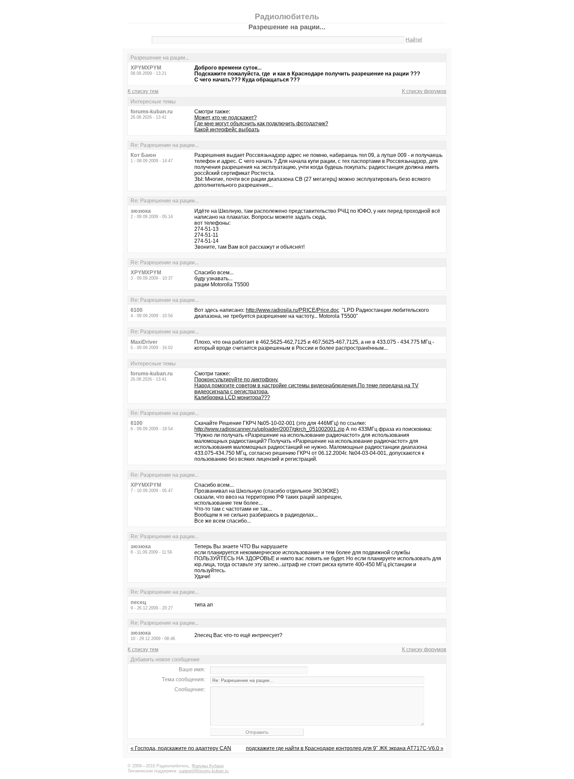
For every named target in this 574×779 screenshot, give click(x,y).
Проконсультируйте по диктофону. (236, 379)
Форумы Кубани (208, 765)
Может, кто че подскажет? (225, 117)
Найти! (414, 40)
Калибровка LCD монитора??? (232, 397)
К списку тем (143, 91)
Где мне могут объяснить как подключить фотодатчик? (261, 123)
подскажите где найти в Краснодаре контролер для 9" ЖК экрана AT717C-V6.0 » (344, 748)
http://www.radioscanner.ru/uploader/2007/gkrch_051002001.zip (269, 429)
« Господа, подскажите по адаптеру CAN (181, 748)
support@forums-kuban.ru (204, 770)
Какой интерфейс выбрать (226, 129)
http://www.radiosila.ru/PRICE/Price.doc (292, 310)
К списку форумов (424, 91)
